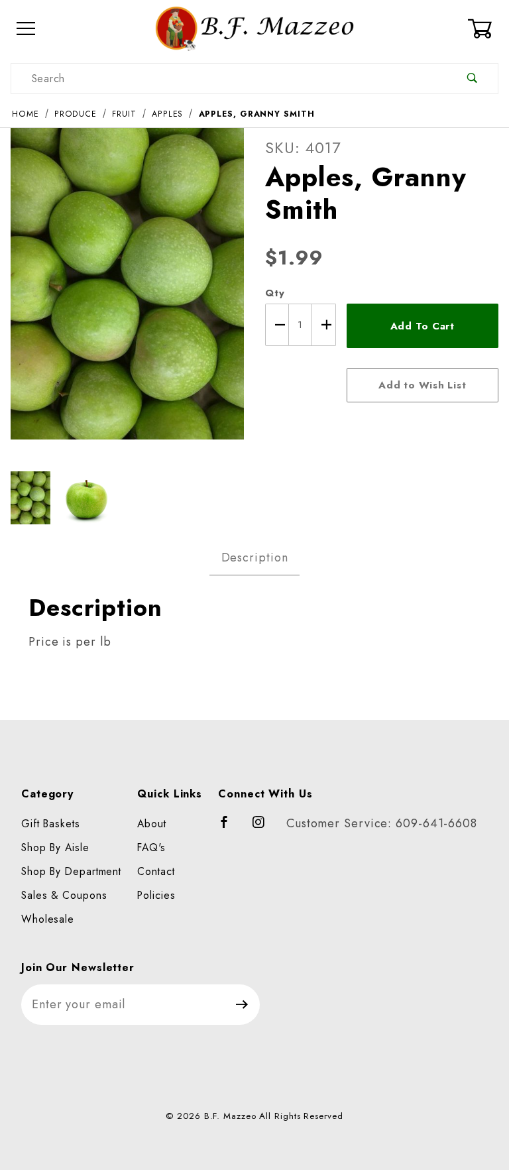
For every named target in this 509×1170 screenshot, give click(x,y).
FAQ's (151, 847)
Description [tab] (254, 557)
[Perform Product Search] (472, 78)
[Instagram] (264, 828)
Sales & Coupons (64, 895)
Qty (275, 293)
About (151, 823)
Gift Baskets (50, 823)
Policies (156, 895)
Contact (155, 871)
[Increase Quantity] (324, 325)
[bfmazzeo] (254, 27)
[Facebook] (230, 828)
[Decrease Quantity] (277, 325)
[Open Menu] (26, 28)
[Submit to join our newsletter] (242, 1004)
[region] (127, 497)
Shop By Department (71, 871)
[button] (30, 497)
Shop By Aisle (55, 847)
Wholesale (47, 919)
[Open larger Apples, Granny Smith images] (127, 293)
